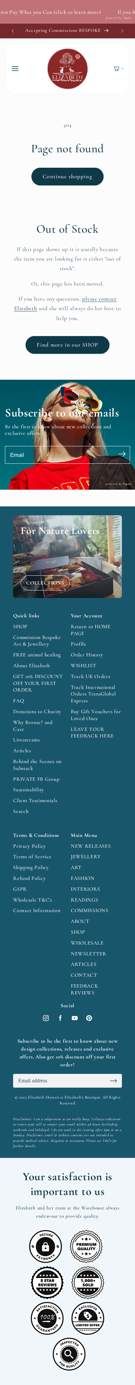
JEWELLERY (86, 856)
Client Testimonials (35, 800)
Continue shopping (67, 176)
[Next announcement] (122, 31)
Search (21, 811)
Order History (87, 654)
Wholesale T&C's (32, 900)
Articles (22, 750)
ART (76, 867)
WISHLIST (83, 665)
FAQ (18, 700)
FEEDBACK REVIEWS (84, 989)
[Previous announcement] (13, 31)
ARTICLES (84, 964)
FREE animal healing (37, 654)
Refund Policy (29, 878)
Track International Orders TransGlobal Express (93, 694)
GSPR (20, 889)
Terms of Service (32, 856)
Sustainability (28, 789)
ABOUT (80, 921)
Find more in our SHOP (67, 344)
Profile (79, 644)
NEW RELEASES (91, 846)
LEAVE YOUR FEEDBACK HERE (92, 732)
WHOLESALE (87, 943)
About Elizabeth (31, 665)
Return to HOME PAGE (91, 630)
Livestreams (26, 739)
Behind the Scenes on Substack (37, 765)
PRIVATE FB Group (36, 779)
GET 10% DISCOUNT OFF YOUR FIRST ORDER (38, 683)
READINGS (84, 900)
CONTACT (84, 975)
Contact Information (36, 910)
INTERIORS (85, 889)
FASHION (83, 878)
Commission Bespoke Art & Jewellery (37, 641)
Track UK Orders (90, 676)
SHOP (20, 626)
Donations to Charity (37, 711)
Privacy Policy (29, 846)
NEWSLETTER (88, 953)
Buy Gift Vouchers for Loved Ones (96, 715)
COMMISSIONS (89, 910)
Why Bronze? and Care (32, 726)
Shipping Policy (30, 867)
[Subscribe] (122, 455)
